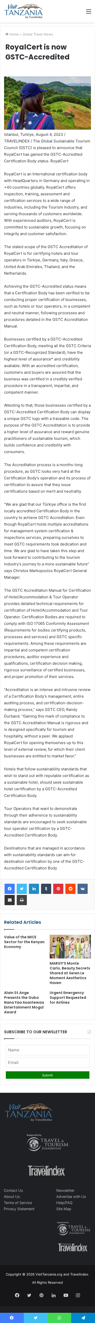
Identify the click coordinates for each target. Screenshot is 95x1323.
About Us (12, 1196)
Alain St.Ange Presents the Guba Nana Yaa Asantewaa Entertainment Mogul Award (24, 1002)
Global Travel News (38, 34)
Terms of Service (18, 1202)
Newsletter (65, 1190)
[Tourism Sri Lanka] (23, 11)
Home (13, 34)
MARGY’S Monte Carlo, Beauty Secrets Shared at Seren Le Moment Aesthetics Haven (70, 973)
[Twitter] (22, 889)
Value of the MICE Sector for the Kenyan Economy (24, 941)
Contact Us (13, 1190)
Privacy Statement (19, 1209)
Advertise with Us (71, 1196)
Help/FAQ (64, 1202)
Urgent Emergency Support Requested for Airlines (68, 997)
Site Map (63, 1209)
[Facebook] (10, 889)
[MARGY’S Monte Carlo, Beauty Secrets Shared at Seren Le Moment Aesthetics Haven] (70, 946)
